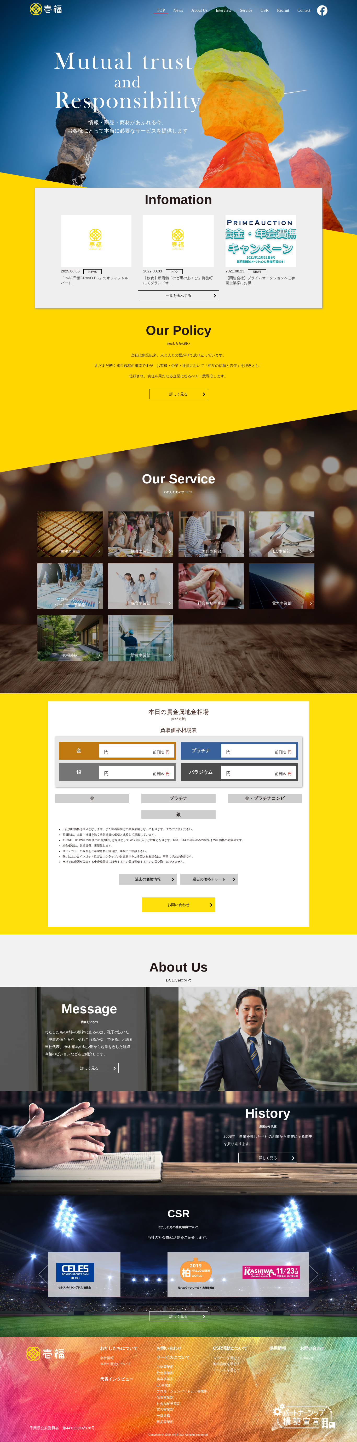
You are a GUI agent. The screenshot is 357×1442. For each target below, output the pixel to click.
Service (246, 10)
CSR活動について (230, 1348)
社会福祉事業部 (168, 1403)
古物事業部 (165, 1367)
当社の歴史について (115, 1364)
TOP (161, 10)
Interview (224, 10)
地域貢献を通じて (226, 1364)
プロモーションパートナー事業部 (182, 1391)
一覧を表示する (178, 295)
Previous (44, 1274)
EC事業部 (164, 1385)
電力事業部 (165, 1409)
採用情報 (277, 1348)
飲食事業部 (165, 1373)
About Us (199, 10)
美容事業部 (165, 1379)
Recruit (283, 10)
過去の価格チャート (209, 879)
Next (313, 1274)
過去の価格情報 (148, 879)
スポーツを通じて (226, 1358)
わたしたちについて (119, 1348)
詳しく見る (178, 394)
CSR (265, 10)
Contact (303, 10)
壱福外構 (163, 1416)
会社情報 (107, 1358)
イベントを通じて (226, 1370)
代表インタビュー (117, 1379)
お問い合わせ (178, 905)
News (178, 10)
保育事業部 (165, 1397)
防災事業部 (165, 1422)
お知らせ (307, 1358)
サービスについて (173, 1357)
